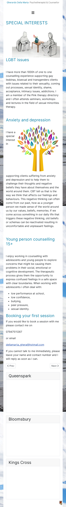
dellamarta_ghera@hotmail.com (25, 344)
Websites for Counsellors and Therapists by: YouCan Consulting (33, 503)
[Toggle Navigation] (33, 12)
